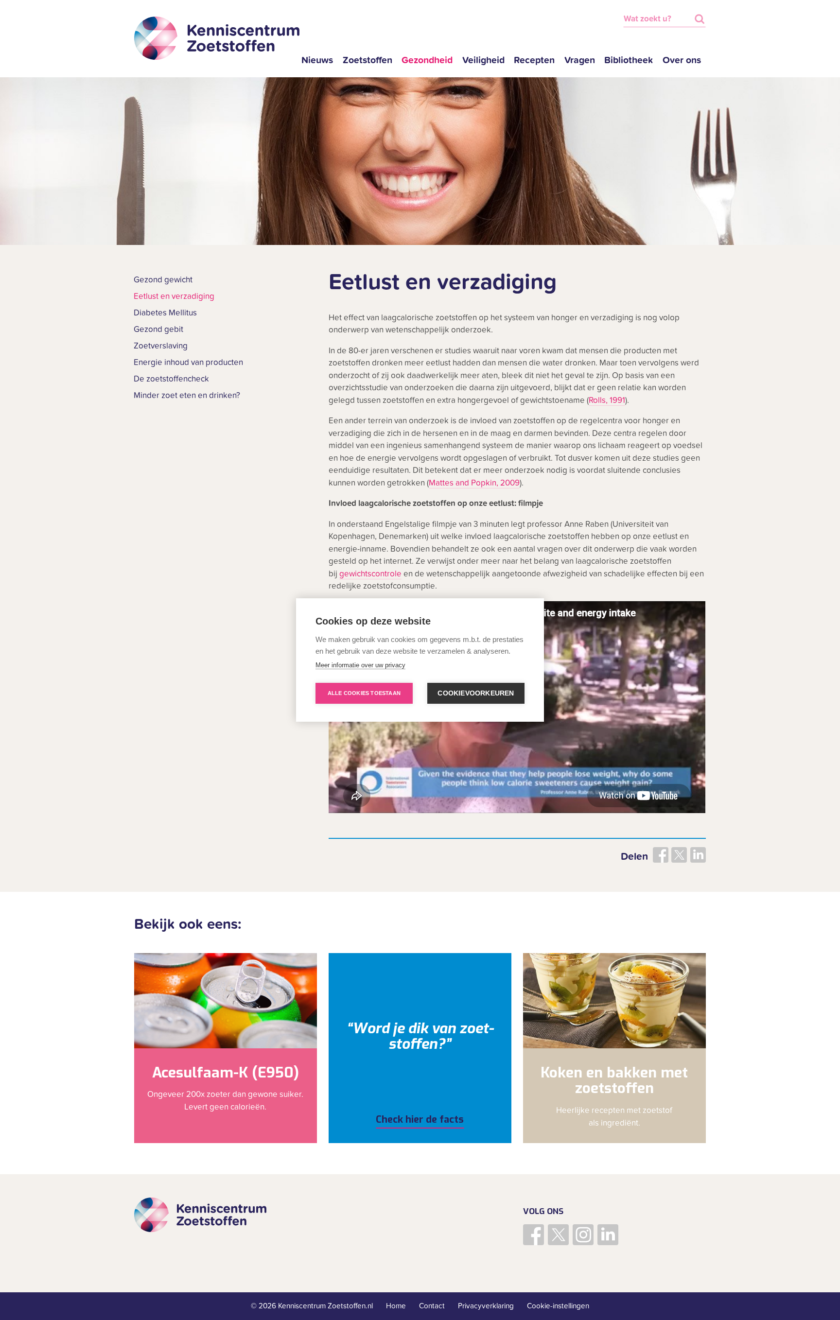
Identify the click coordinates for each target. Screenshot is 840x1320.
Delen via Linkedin (698, 855)
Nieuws (317, 60)
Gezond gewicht (163, 280)
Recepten (534, 60)
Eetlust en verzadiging (174, 296)
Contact (432, 1306)
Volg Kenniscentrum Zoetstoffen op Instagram (583, 1234)
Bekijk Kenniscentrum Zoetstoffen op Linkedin (607, 1234)
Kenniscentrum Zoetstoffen (216, 39)
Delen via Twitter (679, 855)
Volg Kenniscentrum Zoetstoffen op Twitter (558, 1234)
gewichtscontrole (370, 574)
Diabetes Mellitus (165, 313)
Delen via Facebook (660, 855)
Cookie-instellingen (558, 1306)
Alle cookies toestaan (364, 693)
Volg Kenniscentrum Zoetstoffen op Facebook (533, 1234)
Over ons (682, 60)
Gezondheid (427, 60)
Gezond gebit (158, 329)
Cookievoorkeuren (476, 693)
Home (396, 1306)
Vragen (579, 60)
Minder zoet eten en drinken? (187, 395)
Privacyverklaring (486, 1306)
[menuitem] (317, 60)
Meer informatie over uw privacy (360, 665)
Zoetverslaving (161, 346)
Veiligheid (483, 60)
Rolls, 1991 (607, 400)
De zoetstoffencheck (171, 379)
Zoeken (699, 19)
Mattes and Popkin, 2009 (474, 483)
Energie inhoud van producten (188, 362)
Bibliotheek (628, 60)
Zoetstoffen (367, 60)
